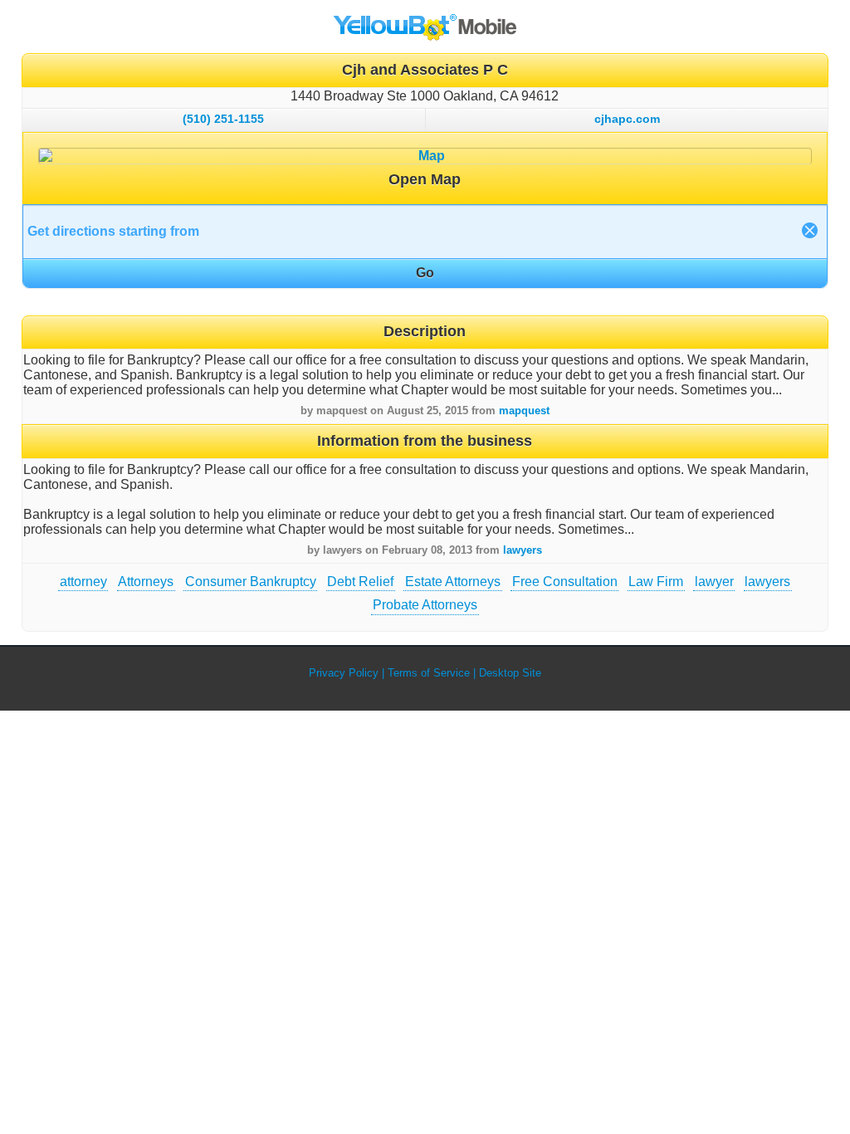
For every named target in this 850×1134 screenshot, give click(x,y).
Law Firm (655, 581)
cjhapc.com (627, 118)
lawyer (714, 581)
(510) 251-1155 (223, 118)
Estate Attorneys (453, 581)
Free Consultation (565, 581)
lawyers (522, 550)
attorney (83, 581)
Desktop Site (510, 673)
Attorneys (145, 581)
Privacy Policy (344, 673)
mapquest (524, 410)
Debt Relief (360, 581)
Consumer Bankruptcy (250, 581)
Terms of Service (429, 673)
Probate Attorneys (425, 605)
